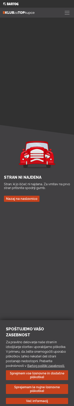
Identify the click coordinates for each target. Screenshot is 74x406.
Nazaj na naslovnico (21, 199)
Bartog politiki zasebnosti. (46, 366)
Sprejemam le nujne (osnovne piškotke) (37, 389)
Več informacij (37, 401)
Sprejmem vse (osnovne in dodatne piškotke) (37, 375)
